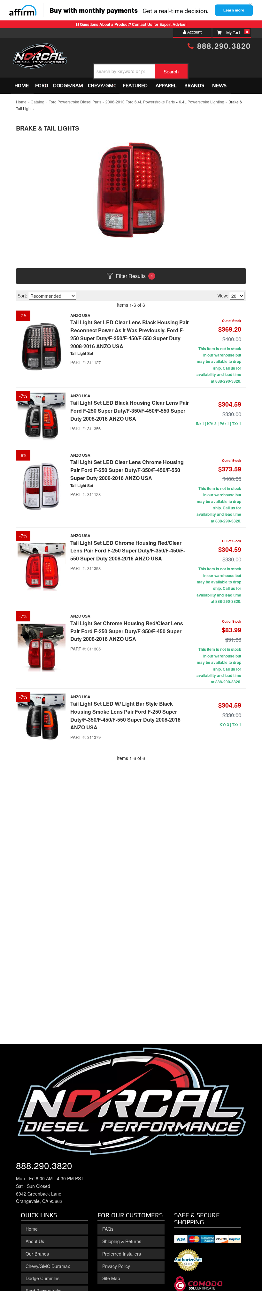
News (219, 85)
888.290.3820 (222, 45)
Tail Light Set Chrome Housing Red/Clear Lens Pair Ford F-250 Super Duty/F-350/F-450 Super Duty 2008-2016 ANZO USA (126, 631)
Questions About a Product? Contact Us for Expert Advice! (133, 24)
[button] (141, 71)
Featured (135, 85)
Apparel (166, 85)
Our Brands (37, 1253)
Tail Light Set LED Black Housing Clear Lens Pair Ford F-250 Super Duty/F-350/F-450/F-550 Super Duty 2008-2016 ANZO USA (129, 410)
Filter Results (134, 276)
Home (21, 85)
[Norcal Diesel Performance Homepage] (40, 49)
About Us (35, 1241)
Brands (194, 85)
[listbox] (52, 296)
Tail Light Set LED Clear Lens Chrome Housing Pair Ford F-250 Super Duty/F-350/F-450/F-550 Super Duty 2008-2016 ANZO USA (127, 470)
